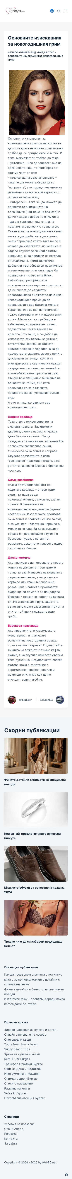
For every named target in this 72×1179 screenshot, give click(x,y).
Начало (13, 52)
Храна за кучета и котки (22, 1054)
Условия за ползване (19, 1124)
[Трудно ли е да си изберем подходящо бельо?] (36, 918)
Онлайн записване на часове (25, 1034)
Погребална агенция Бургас (24, 1098)
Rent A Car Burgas (17, 1059)
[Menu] (66, 11)
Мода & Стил (46, 52)
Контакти (11, 1138)
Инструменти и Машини (22, 1073)
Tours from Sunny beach (21, 1044)
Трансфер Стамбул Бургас (23, 1064)
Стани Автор (13, 1129)
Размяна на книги (17, 1088)
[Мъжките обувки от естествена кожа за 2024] (36, 864)
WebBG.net (49, 1162)
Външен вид (28, 52)
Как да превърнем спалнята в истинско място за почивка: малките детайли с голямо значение (33, 979)
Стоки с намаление (18, 1083)
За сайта (10, 1143)
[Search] (58, 11)
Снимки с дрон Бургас (20, 1078)
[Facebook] (52, 11)
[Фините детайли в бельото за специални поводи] (36, 756)
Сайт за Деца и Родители (23, 1069)
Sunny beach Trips (17, 1049)
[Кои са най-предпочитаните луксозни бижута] (36, 810)
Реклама (10, 1133)
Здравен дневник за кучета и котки (30, 1030)
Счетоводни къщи (17, 1039)
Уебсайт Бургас (15, 1093)
